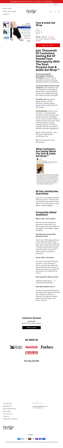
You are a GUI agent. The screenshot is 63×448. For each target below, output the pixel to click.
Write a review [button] (31, 327)
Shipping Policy (7, 406)
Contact (6, 14)
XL (41, 32)
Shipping (46, 39)
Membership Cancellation (10, 419)
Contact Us (6, 416)
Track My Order (9, 11)
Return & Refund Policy (9, 408)
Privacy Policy (7, 411)
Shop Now (7, 8)
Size (37, 29)
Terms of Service (7, 413)
